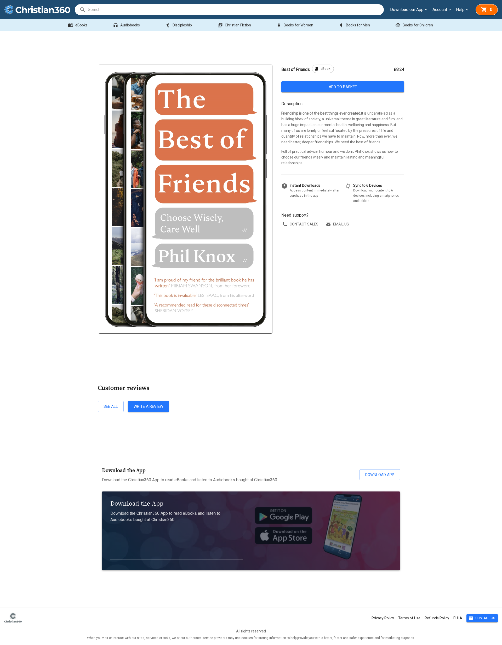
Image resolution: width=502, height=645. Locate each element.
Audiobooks (126, 25)
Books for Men (354, 25)
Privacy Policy (383, 618)
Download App (379, 474)
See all (111, 406)
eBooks (78, 25)
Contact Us (482, 618)
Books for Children (414, 25)
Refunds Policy (437, 618)
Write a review (148, 406)
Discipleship (178, 25)
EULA (457, 618)
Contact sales (304, 224)
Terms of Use (409, 618)
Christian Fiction (234, 25)
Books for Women (294, 25)
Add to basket (343, 86)
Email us (341, 224)
